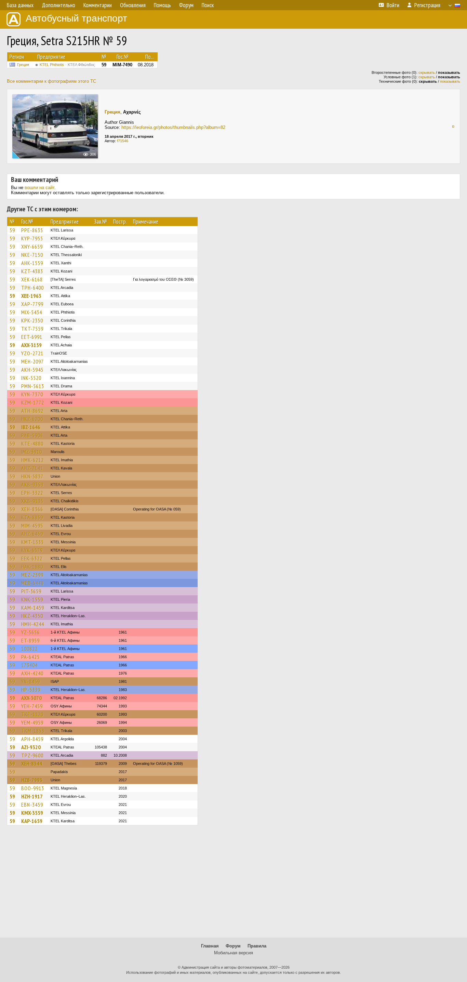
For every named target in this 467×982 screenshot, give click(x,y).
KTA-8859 (32, 517)
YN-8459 (30, 681)
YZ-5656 (30, 632)
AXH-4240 (32, 673)
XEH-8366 (32, 509)
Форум (233, 945)
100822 (29, 648)
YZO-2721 (32, 353)
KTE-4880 (32, 443)
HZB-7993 (31, 780)
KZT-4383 (32, 271)
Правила (257, 945)
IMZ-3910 (31, 451)
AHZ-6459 (32, 533)
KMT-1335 (32, 542)
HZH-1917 (32, 796)
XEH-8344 (31, 763)
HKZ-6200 (32, 418)
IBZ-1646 (30, 427)
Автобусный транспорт (76, 18)
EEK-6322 (31, 558)
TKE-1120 (32, 714)
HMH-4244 (32, 624)
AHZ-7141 (32, 468)
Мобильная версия (233, 952)
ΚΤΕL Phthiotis (67, 65)
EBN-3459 (32, 804)
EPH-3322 (32, 492)
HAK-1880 (32, 566)
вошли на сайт (39, 187)
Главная (210, 945)
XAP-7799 (32, 304)
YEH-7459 (32, 706)
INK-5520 (31, 377)
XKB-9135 (32, 500)
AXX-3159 (31, 345)
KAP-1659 (31, 821)
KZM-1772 (32, 402)
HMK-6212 (32, 459)
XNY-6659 (32, 246)
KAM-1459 (32, 607)
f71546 (122, 141)
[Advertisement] (233, 884)
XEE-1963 (31, 295)
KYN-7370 (32, 394)
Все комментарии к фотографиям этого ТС (51, 81)
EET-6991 (31, 336)
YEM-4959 (32, 722)
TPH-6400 (32, 287)
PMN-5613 (32, 386)
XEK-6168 (32, 279)
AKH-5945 (32, 369)
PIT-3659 (31, 591)
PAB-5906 (32, 435)
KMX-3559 (32, 812)
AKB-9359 (32, 484)
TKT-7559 (32, 328)
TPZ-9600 (32, 755)
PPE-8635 (32, 230)
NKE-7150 (32, 254)
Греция (23, 65)
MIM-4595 (32, 525)
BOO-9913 (32, 788)
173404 (29, 665)
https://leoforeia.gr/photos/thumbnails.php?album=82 (173, 127)
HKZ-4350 (32, 615)
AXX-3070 (31, 697)
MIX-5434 (31, 312)
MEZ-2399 (32, 574)
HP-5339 (30, 689)
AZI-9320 (31, 747)
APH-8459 (32, 738)
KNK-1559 (32, 599)
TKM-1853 (32, 730)
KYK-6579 (32, 550)
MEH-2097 (32, 361)
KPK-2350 (32, 320)
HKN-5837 (32, 476)
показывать (450, 81)
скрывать (426, 72)
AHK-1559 (32, 263)
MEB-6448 (32, 583)
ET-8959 (30, 640)
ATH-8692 (32, 410)
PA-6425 (30, 656)
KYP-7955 (32, 238)
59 (12, 230)
